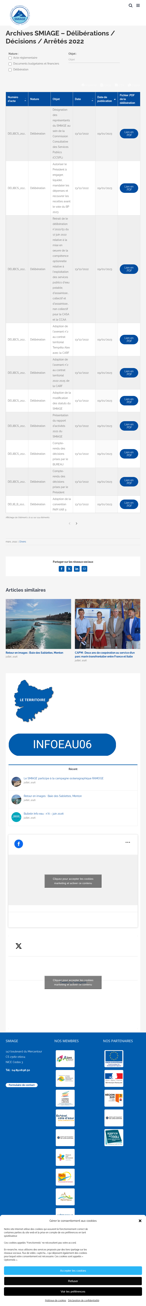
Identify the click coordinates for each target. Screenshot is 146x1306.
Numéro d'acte (13, 99)
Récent (73, 769)
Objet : (72, 53)
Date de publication (104, 99)
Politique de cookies (55, 1300)
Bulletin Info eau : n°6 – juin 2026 (43, 813)
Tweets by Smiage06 (73, 982)
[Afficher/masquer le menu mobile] (138, 5)
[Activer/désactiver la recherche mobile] (131, 5)
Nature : (13, 53)
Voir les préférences (73, 1291)
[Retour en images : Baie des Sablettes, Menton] (16, 797)
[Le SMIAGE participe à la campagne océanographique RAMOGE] (16, 779)
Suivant (76, 523)
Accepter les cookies (73, 1270)
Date (78, 99)
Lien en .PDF (129, 134)
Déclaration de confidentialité (83, 1300)
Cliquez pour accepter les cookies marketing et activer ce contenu (73, 881)
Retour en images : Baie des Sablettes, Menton (34, 652)
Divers (22, 541)
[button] (140, 1221)
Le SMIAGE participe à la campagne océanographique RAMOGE (64, 778)
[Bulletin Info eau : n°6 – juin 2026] (16, 814)
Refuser (73, 1281)
